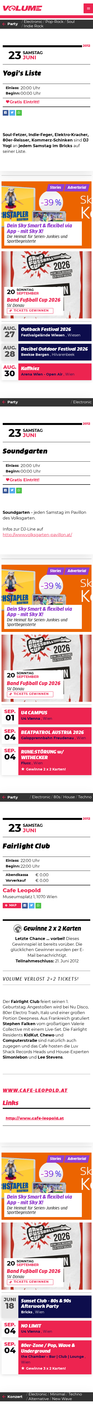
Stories (55, 187)
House (69, 797)
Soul (71, 22)
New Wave (62, 1399)
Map (13, 905)
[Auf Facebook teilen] (5, 113)
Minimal (57, 1394)
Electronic (33, 22)
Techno (85, 797)
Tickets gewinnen (31, 310)
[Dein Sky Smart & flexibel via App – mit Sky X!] (46, 215)
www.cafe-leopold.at (35, 1091)
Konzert (15, 1397)
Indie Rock (33, 26)
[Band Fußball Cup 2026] (46, 284)
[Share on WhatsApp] (19, 113)
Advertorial (77, 187)
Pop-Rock (54, 22)
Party (12, 24)
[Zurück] (3, 24)
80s (57, 797)
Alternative (39, 1399)
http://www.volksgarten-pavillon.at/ (37, 535)
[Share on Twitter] (12, 113)
